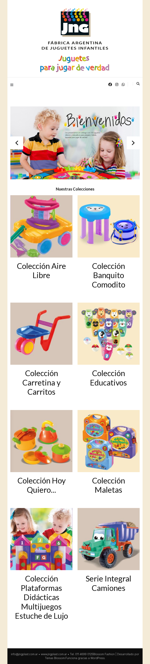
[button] (16, 142)
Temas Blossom (55, 658)
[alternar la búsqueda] (138, 83)
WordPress (97, 658)
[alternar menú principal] (12, 84)
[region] (74, 142)
